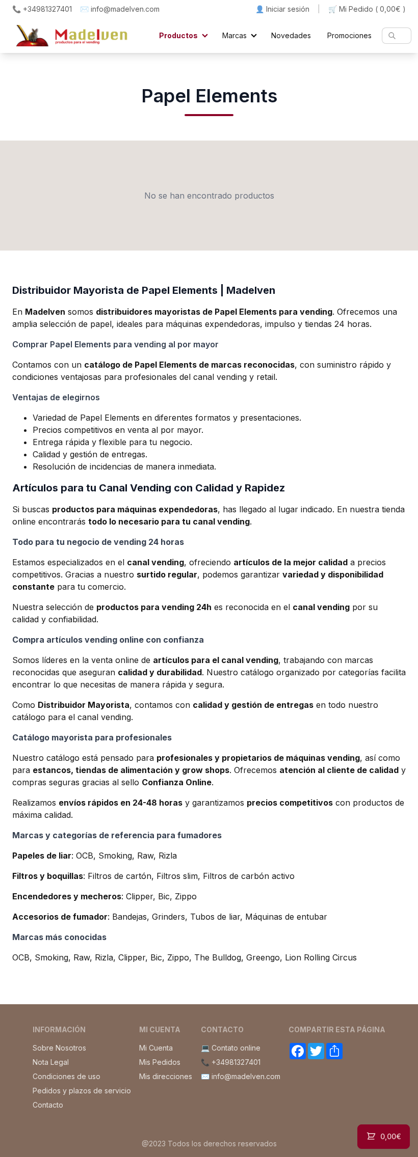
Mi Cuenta (156, 1047)
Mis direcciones (165, 1076)
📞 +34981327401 (42, 9)
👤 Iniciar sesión (282, 9)
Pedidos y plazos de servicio (82, 1090)
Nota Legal (51, 1062)
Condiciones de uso (66, 1076)
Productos (178, 35)
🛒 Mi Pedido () (367, 9)
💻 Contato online (230, 1047)
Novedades (291, 35)
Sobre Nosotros (59, 1047)
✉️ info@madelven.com (120, 9)
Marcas (234, 35)
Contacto (48, 1104)
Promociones (349, 35)
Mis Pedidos (159, 1062)
